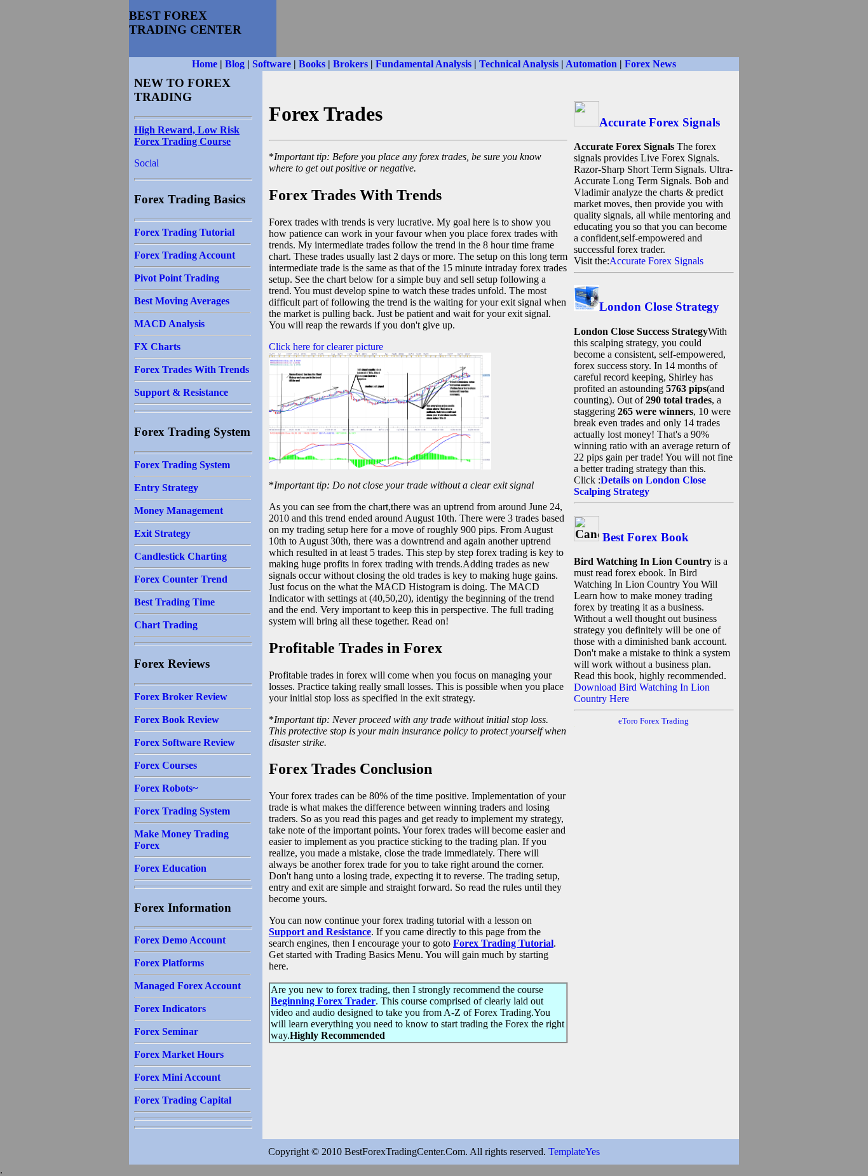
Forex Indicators (170, 1008)
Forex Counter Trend (180, 579)
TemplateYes (574, 1151)
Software (271, 63)
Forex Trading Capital (182, 1100)
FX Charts (157, 346)
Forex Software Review (184, 742)
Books (312, 63)
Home (204, 63)
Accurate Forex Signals (659, 122)
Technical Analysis (519, 63)
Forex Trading (664, 721)
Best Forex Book (645, 537)
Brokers (350, 63)
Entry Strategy (166, 487)
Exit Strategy (162, 533)
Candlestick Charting (180, 556)
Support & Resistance (181, 392)
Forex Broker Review (180, 696)
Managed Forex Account (187, 985)
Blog (235, 63)
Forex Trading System (182, 464)
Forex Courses (165, 765)
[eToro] (639, 721)
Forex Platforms (169, 962)
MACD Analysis (169, 323)
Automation (591, 63)
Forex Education (170, 868)
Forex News (650, 63)
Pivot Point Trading (176, 278)
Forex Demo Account (180, 940)
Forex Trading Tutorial (184, 232)
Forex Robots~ (166, 788)
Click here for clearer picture (326, 346)
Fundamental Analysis (423, 63)
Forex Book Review (176, 719)
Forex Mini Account (177, 1077)
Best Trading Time (174, 602)
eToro (628, 721)
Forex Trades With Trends (191, 369)
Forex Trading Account (184, 255)
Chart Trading (166, 624)
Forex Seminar (166, 1031)
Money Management (178, 510)
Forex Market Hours (179, 1054)
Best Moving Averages (181, 300)
